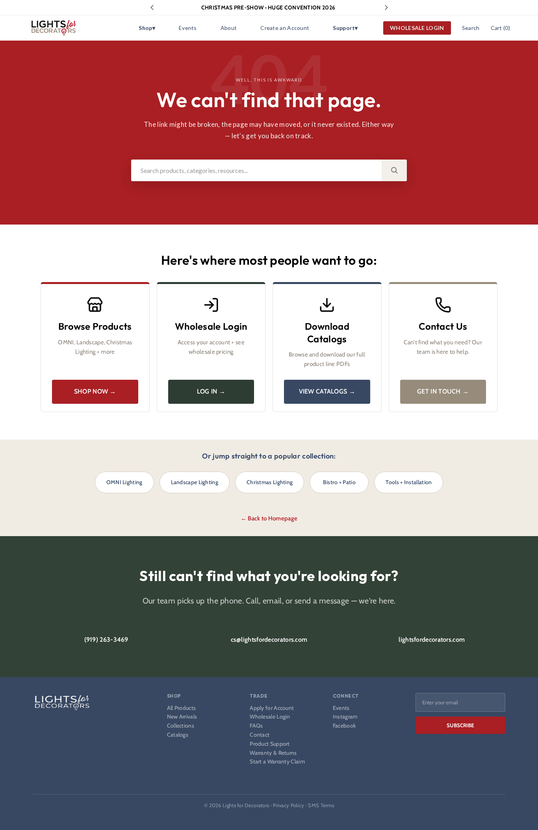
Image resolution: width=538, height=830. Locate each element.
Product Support (270, 744)
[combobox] (256, 170)
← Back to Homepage (269, 518)
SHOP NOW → (95, 391)
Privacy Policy (288, 805)
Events (188, 27)
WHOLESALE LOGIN (417, 27)
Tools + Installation (409, 482)
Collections (180, 725)
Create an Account (284, 27)
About (229, 27)
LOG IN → (211, 391)
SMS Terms (321, 805)
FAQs (256, 725)
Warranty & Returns (273, 753)
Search (471, 27)
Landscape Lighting (194, 482)
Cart (500, 27)
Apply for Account (272, 708)
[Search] (394, 170)
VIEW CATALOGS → (327, 391)
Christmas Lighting (270, 482)
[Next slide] (386, 7)
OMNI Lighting (124, 482)
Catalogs (177, 735)
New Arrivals (182, 716)
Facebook (344, 725)
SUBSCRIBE (460, 725)
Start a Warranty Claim (277, 761)
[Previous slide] (152, 7)
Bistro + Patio (339, 482)
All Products (181, 708)
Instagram (345, 716)
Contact (259, 735)
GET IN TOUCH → (443, 391)
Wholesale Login (270, 716)
